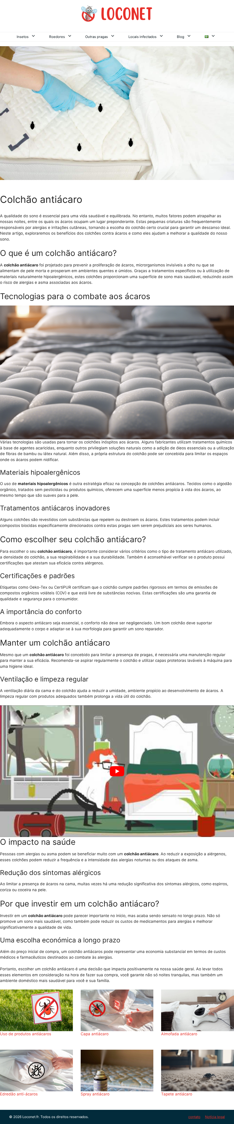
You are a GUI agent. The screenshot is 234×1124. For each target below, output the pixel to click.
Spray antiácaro (95, 1094)
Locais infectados (142, 37)
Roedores (57, 37)
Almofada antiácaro (179, 1034)
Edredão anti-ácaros (19, 1094)
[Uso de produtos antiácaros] (36, 1010)
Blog (180, 37)
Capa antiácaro (95, 1034)
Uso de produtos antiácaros (25, 1034)
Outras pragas (96, 37)
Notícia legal (215, 1117)
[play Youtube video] (117, 771)
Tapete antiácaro (176, 1094)
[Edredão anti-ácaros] (36, 1070)
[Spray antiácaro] (117, 1070)
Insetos (23, 37)
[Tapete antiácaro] (197, 1070)
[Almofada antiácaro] (197, 1010)
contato (194, 1117)
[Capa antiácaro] (117, 1010)
